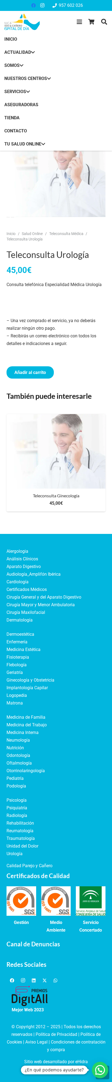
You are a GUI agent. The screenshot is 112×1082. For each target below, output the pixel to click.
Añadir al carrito (30, 372)
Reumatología (20, 830)
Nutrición (15, 747)
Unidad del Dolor (22, 846)
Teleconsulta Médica (66, 233)
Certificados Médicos (27, 589)
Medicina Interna (23, 732)
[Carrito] (92, 22)
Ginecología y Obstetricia (30, 680)
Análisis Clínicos (22, 558)
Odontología (18, 755)
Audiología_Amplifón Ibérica (34, 574)
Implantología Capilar (27, 687)
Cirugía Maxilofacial (26, 612)
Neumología (18, 740)
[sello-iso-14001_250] (56, 901)
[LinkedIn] (33, 980)
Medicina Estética (24, 649)
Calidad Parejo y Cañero (29, 865)
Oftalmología (19, 763)
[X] (44, 980)
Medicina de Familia (26, 717)
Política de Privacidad (56, 1034)
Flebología (17, 664)
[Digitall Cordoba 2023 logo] (30, 996)
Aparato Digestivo (24, 566)
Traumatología (21, 838)
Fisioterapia (18, 657)
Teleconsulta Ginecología (56, 495)
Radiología (17, 815)
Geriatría (15, 672)
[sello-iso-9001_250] (21, 901)
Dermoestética (20, 634)
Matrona (15, 703)
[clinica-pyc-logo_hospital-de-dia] (22, 22)
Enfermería (17, 641)
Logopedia (17, 695)
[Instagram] (42, 5)
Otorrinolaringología (26, 770)
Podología (16, 786)
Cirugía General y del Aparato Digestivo (44, 597)
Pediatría (15, 778)
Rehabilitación (20, 823)
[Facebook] (33, 5)
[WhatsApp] (55, 980)
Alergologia (17, 551)
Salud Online (32, 233)
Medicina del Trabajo (27, 724)
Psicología (17, 800)
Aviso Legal (36, 1042)
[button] (79, 22)
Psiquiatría (17, 807)
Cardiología (18, 581)
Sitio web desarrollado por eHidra (56, 1061)
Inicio (11, 233)
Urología (15, 853)
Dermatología (20, 620)
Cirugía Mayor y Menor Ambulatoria (41, 604)
